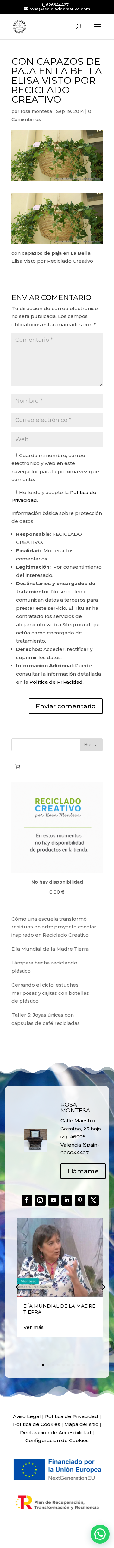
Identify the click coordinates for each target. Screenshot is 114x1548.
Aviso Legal (27, 1416)
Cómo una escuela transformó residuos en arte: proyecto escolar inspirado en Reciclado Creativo (53, 927)
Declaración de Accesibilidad (55, 1432)
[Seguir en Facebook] (27, 1200)
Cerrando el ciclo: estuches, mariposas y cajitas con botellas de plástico (50, 993)
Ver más (33, 1327)
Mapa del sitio (81, 1424)
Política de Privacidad (56, 682)
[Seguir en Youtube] (53, 1200)
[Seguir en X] (93, 1200)
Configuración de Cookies (57, 1440)
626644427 (57, 5)
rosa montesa (36, 111)
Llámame (83, 1171)
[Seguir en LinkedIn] (66, 1200)
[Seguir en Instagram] (40, 1200)
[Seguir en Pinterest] (80, 1200)
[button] (103, 1287)
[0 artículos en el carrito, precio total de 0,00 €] (17, 767)
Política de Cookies (36, 1424)
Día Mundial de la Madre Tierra (50, 949)
